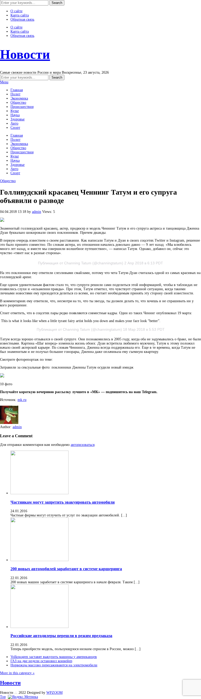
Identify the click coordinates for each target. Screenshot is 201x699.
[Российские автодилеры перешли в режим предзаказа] (39, 627)
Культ (14, 111)
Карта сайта (19, 15)
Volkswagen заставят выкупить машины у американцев (53, 657)
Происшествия (22, 107)
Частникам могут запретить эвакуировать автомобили (62, 502)
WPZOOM (54, 693)
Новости (25, 54)
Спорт (15, 128)
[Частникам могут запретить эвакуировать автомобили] (39, 493)
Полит (15, 94)
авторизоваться (82, 445)
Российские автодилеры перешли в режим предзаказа (61, 635)
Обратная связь (22, 19)
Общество (18, 102)
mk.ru (22, 400)
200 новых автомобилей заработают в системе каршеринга (66, 568)
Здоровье (17, 119)
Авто (14, 123)
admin (36, 212)
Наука (15, 115)
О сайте (16, 11)
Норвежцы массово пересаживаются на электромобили (53, 665)
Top (3, 697)
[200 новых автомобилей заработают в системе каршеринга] (39, 560)
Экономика (19, 98)
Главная (16, 90)
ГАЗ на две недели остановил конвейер (41, 661)
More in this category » (17, 673)
